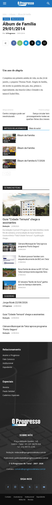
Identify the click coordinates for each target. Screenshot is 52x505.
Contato (8, 497)
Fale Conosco (9, 359)
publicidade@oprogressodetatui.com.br (31, 458)
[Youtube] (44, 487)
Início (5, 14)
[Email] (44, 43)
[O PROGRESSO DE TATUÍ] (26, 3)
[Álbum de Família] (9, 138)
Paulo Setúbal (9, 391)
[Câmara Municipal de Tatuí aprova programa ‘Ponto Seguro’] (9, 247)
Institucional (8, 363)
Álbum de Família (24, 14)
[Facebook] (13, 43)
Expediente (7, 367)
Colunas (12, 14)
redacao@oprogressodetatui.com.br (30, 452)
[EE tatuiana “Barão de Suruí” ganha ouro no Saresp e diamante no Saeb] (9, 285)
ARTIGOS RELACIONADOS (15, 128)
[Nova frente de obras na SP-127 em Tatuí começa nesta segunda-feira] (9, 272)
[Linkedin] (38, 43)
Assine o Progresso (11, 355)
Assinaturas (18, 497)
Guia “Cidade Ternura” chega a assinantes (23, 314)
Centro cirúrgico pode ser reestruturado (14, 115)
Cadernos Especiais (11, 395)
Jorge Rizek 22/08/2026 (15, 302)
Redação (6, 226)
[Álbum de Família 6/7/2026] (9, 163)
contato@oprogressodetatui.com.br (30, 469)
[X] (32, 43)
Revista (6, 387)
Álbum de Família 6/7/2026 (31, 160)
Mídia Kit (22, 500)
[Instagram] (15, 487)
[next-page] (8, 173)
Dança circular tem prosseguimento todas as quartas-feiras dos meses (37, 116)
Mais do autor (35, 128)
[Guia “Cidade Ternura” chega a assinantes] (26, 204)
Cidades (6, 215)
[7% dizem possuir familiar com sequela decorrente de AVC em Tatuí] (9, 259)
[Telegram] (26, 43)
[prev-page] (4, 173)
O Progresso (10, 33)
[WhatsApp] (20, 43)
